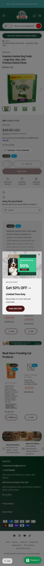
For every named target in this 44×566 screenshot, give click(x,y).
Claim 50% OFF (15, 309)
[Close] (39, 254)
